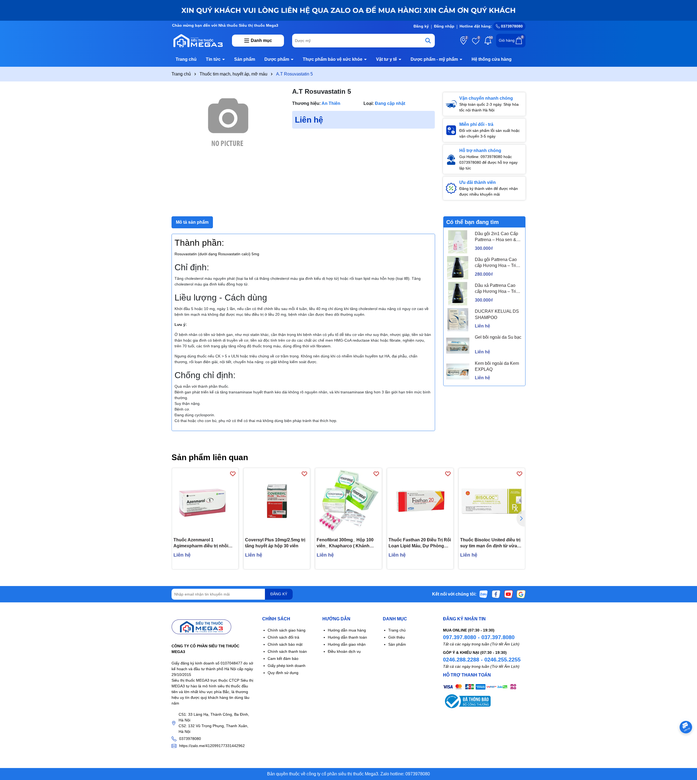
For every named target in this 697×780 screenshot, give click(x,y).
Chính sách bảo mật (285, 644)
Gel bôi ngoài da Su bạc (498, 337)
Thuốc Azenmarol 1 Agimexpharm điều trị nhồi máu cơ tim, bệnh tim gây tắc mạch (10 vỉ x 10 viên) (203, 543)
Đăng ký (421, 26)
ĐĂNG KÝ (278, 594)
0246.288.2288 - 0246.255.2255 (482, 660)
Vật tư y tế (387, 59)
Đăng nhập (444, 26)
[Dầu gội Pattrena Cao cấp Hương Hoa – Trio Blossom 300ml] (457, 267)
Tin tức (214, 59)
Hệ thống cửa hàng (492, 59)
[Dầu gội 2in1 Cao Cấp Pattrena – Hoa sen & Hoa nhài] (457, 241)
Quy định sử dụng (283, 672)
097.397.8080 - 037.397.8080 (479, 637)
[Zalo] (483, 593)
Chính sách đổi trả (283, 637)
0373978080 (511, 26)
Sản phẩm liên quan (210, 457)
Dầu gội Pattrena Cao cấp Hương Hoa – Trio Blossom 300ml (496, 263)
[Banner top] (348, 10)
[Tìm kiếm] (428, 40)
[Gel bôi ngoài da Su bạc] (457, 345)
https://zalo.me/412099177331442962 (212, 745)
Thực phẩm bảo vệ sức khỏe (333, 59)
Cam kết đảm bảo (283, 658)
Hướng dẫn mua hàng (347, 630)
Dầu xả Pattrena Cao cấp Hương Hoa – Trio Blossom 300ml (496, 289)
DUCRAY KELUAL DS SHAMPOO (497, 314)
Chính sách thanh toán (287, 651)
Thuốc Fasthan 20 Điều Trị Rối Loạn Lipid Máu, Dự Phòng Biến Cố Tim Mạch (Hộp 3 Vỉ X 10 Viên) (420, 543)
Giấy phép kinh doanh (286, 665)
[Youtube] (508, 593)
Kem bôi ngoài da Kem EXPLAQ (497, 366)
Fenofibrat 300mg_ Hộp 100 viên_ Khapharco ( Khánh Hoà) (345, 543)
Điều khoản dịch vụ (344, 651)
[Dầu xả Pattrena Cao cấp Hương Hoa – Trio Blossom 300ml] (457, 293)
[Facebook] (496, 593)
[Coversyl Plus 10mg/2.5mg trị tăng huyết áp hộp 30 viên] (277, 501)
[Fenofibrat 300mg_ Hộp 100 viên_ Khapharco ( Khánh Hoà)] (348, 501)
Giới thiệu (396, 637)
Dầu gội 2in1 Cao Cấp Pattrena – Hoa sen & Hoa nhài (496, 237)
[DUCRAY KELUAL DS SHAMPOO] (457, 319)
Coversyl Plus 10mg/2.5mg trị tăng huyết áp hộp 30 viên (275, 543)
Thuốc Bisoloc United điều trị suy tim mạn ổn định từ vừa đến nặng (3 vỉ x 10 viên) (490, 543)
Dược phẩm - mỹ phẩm (435, 59)
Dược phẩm (277, 59)
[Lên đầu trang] (686, 747)
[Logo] (198, 40)
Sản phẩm (244, 59)
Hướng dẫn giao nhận (347, 644)
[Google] (521, 593)
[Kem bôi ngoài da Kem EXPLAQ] (457, 371)
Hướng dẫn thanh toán (347, 637)
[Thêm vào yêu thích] (233, 474)
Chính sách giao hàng (286, 630)
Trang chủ (186, 59)
